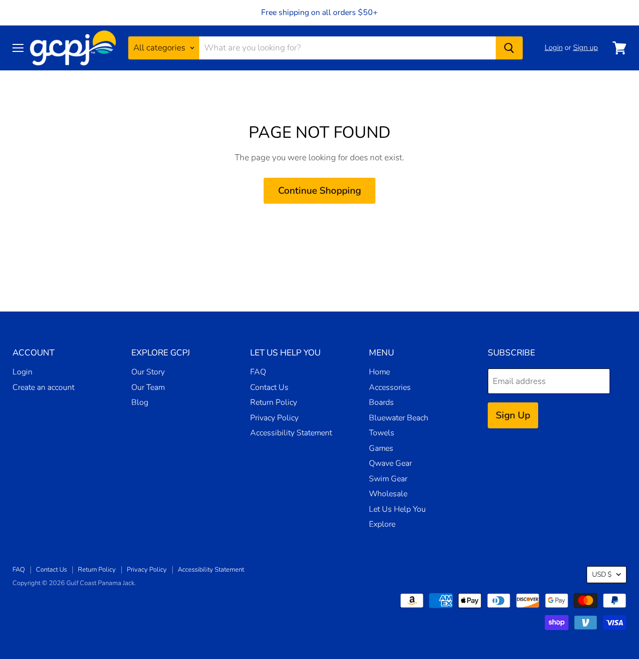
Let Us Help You (397, 509)
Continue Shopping (319, 190)
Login (554, 47)
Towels (381, 432)
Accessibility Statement (291, 432)
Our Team (148, 387)
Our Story (148, 371)
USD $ (602, 574)
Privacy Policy (274, 417)
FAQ (258, 371)
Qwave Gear (390, 463)
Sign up (585, 47)
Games (381, 448)
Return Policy (273, 402)
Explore (382, 524)
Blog (139, 402)
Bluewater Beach (398, 417)
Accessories (390, 387)
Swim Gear (388, 478)
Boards (381, 402)
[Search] (509, 47)
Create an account (43, 387)
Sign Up (513, 415)
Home (379, 371)
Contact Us (269, 387)
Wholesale (388, 493)
